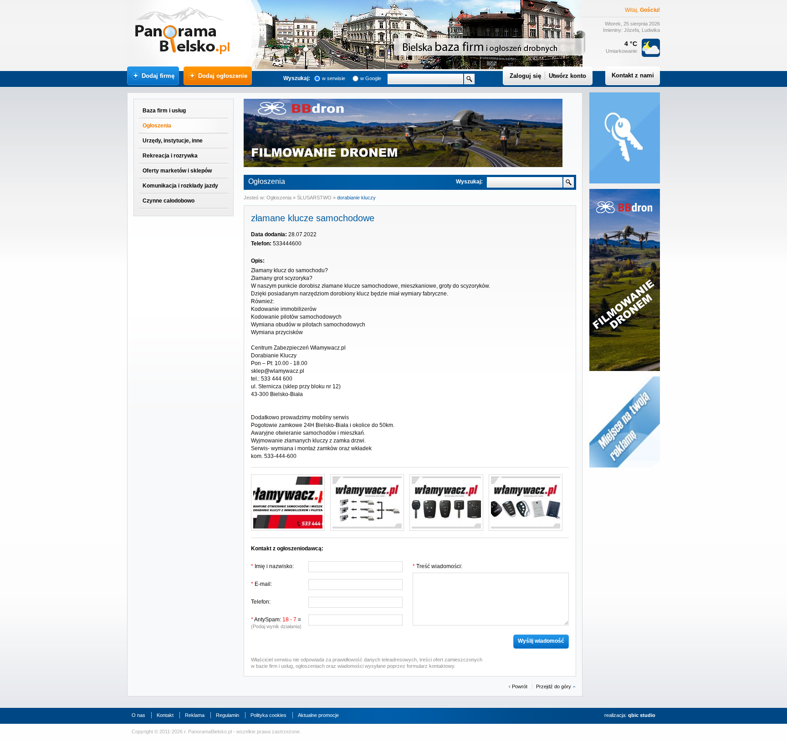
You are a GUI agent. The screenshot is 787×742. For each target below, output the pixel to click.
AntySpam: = (276, 622)
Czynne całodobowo (168, 201)
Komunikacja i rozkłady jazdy (180, 186)
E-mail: (261, 584)
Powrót (519, 686)
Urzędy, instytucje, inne (173, 140)
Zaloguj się (525, 75)
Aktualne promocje (318, 715)
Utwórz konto (567, 75)
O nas (138, 715)
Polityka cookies (268, 715)
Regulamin (227, 715)
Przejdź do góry (553, 686)
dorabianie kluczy (356, 197)
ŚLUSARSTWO (314, 197)
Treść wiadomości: (437, 566)
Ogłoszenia (157, 125)
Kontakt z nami (633, 75)
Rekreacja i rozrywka (170, 155)
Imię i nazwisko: (272, 566)
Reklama (194, 715)
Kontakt (165, 715)
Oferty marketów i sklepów (177, 171)
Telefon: (261, 602)
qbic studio (641, 715)
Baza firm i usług (164, 110)
